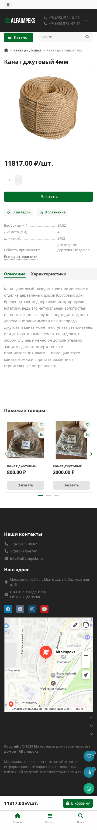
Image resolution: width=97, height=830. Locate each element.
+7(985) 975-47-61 (65, 23)
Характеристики (49, 274)
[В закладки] (42, 424)
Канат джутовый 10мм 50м (67, 466)
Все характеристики (20, 256)
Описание (15, 274)
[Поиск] (87, 37)
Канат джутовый (27, 50)
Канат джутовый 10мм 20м (22, 466)
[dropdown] (8, 5)
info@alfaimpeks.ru (26, 558)
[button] (6, 454)
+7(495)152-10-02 (64, 17)
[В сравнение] (42, 434)
